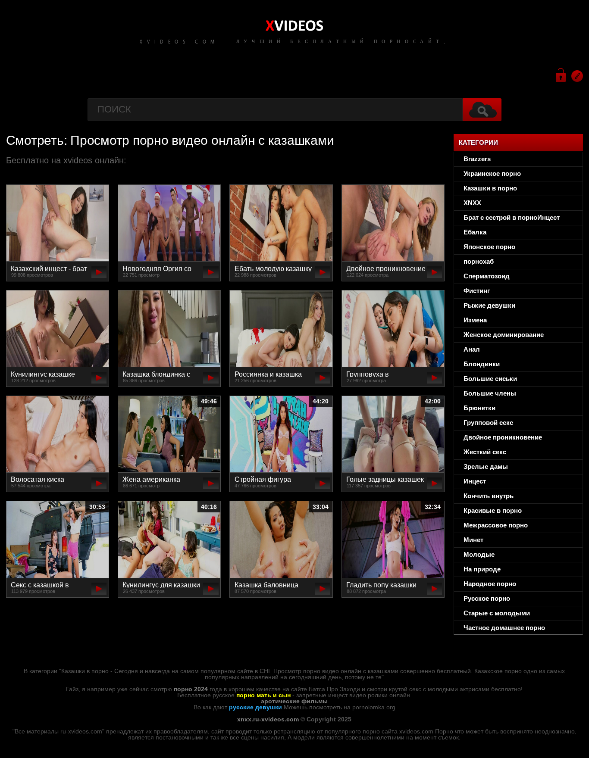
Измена (475, 320)
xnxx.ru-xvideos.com (268, 719)
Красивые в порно (493, 510)
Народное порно (490, 583)
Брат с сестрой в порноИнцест (512, 217)
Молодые (479, 554)
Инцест (475, 481)
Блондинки (482, 364)
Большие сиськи (490, 378)
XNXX (472, 202)
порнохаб (479, 261)
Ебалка (475, 232)
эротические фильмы (294, 701)
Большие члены (490, 393)
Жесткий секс (485, 451)
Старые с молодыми (497, 613)
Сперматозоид (487, 276)
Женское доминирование (504, 334)
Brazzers (477, 158)
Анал (472, 349)
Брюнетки (479, 408)
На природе (482, 569)
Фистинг (477, 290)
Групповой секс (488, 422)
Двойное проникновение (503, 437)
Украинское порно (492, 173)
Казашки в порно (490, 188)
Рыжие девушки (489, 305)
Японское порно (489, 246)
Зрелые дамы (486, 466)
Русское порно (487, 598)
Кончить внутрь (489, 495)
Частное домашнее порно (504, 627)
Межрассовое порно (496, 525)
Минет (473, 539)
